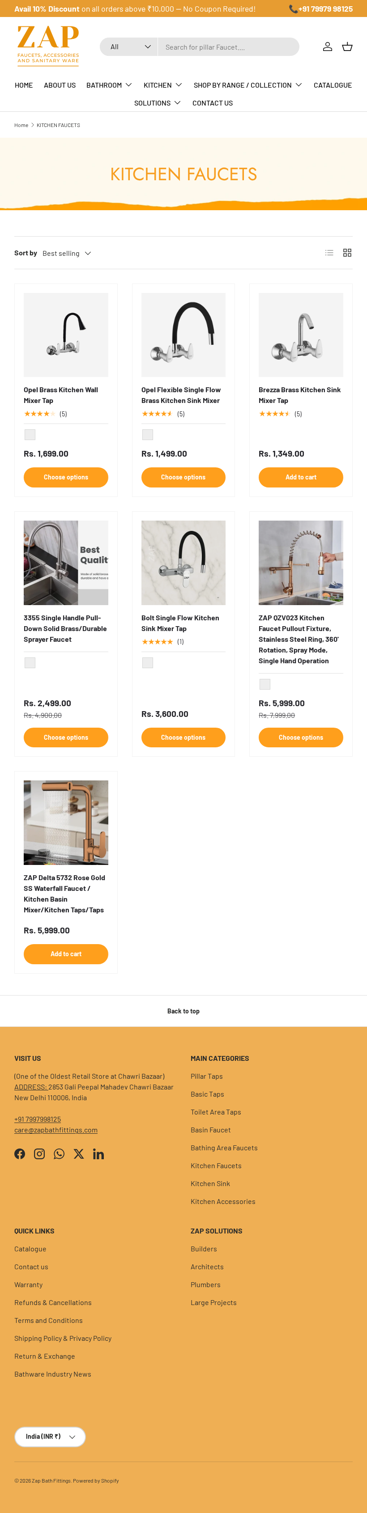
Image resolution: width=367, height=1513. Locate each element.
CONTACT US (212, 102)
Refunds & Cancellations (53, 1302)
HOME (24, 85)
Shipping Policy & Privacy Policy (62, 1338)
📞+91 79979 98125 (321, 8)
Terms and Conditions (48, 1320)
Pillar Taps (207, 1076)
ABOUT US (60, 85)
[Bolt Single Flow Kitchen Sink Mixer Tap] (183, 563)
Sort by (25, 252)
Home (21, 125)
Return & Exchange (44, 1356)
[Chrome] (30, 434)
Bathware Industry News (52, 1373)
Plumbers (206, 1284)
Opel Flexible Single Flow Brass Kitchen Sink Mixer (181, 394)
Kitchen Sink (210, 1183)
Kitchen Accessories (223, 1201)
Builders (204, 1248)
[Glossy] (147, 662)
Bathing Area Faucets (224, 1147)
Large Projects (214, 1302)
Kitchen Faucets (216, 1165)
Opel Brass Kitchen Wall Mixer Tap (61, 394)
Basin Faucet (211, 1129)
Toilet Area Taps (216, 1111)
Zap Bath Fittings (51, 1480)
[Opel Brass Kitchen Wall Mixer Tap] (66, 335)
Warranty (28, 1284)
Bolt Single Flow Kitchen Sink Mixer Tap (180, 622)
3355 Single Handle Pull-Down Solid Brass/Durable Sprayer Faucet (65, 628)
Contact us (31, 1266)
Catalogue (30, 1248)
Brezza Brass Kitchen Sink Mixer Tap (300, 394)
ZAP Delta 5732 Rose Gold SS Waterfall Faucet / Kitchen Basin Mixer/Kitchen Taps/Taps (64, 893)
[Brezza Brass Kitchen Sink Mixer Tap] (301, 335)
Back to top (183, 1011)
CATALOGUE (333, 85)
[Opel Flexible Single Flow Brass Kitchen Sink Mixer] (183, 335)
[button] (347, 46)
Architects (207, 1266)
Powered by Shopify (96, 1480)
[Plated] (147, 434)
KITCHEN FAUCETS (58, 125)
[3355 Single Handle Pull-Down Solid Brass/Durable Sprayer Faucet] (66, 563)
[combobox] (199, 47)
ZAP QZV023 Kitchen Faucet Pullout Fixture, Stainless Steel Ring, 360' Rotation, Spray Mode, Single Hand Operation (299, 639)
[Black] (30, 662)
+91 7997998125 (37, 1119)
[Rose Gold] (265, 684)
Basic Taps (207, 1093)
